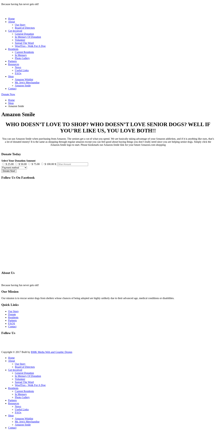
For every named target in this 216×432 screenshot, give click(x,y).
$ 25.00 (9, 164)
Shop (11, 76)
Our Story (20, 24)
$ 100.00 (49, 164)
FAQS (11, 323)
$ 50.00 (22, 164)
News (18, 67)
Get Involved (15, 30)
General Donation (24, 33)
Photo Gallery (22, 58)
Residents (13, 49)
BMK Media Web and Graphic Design (51, 352)
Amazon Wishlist (24, 79)
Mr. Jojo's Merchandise (27, 82)
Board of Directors (25, 27)
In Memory (21, 55)
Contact (12, 88)
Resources (13, 64)
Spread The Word (24, 43)
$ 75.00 (35, 164)
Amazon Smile (23, 85)
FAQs (18, 73)
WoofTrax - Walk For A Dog (30, 46)
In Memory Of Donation (28, 36)
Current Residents (24, 52)
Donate (12, 314)
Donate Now (8, 94)
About (11, 21)
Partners (12, 61)
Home (11, 18)
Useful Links (22, 70)
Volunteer (20, 40)
